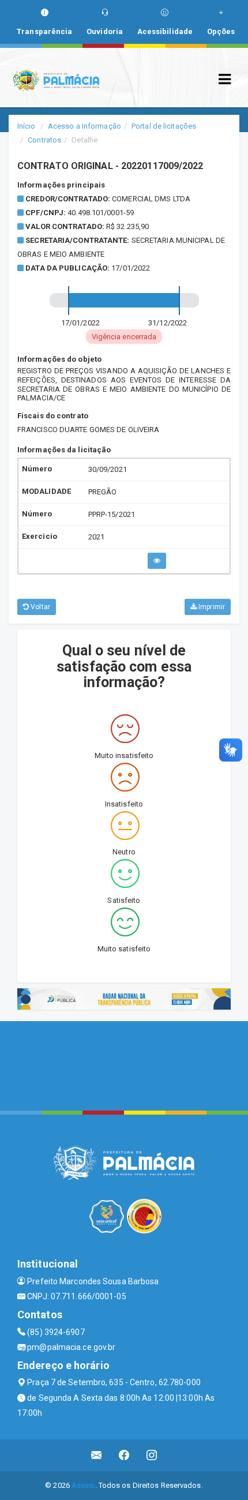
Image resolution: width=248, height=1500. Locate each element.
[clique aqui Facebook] (124, 1455)
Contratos (44, 140)
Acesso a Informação (84, 126)
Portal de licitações (163, 126)
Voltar (39, 607)
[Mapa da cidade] (124, 1064)
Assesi (83, 1485)
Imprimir (211, 607)
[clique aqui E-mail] (97, 1455)
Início (26, 126)
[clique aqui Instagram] (152, 1455)
